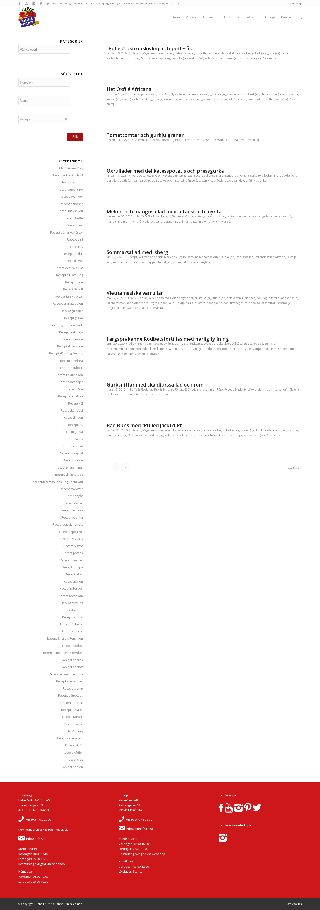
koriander (113, 58)
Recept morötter (71, 489)
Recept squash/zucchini (66, 674)
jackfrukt (258, 430)
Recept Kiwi (75, 389)
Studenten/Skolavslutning (188, 216)
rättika (143, 435)
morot (125, 58)
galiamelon (269, 216)
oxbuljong (290, 176)
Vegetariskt (150, 53)
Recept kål (75, 403)
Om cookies (294, 904)
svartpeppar (148, 262)
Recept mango (73, 446)
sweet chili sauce (138, 308)
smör (251, 99)
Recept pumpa (72, 567)
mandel (112, 221)
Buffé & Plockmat (148, 216)
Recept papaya (72, 510)
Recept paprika (72, 517)
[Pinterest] (40, 3)
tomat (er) (231, 58)
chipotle (201, 53)
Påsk (220, 389)
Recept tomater (72, 710)
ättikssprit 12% (182, 176)
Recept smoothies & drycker (63, 653)
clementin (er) (270, 94)
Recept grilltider (72, 311)
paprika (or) (180, 58)
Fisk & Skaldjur (137, 298)
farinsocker (242, 53)
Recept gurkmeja (71, 332)
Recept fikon (74, 282)
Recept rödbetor (71, 624)
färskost (165, 140)
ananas (193, 94)
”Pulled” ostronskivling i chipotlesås (149, 48)
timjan (185, 221)
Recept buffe (74, 218)
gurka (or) (273, 53)
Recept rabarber (71, 588)
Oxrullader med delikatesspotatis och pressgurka (165, 171)
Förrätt (179, 389)
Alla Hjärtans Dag (71, 168)
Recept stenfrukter (69, 681)
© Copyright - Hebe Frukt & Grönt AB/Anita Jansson (50, 904)
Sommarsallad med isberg (137, 252)
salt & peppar (237, 99)
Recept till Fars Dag (69, 275)
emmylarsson (224, 221)
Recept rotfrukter (71, 610)
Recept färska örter (69, 296)
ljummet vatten (167, 349)
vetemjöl (128, 354)
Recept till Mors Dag (69, 474)
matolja (112, 435)
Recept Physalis (71, 539)
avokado (209, 344)
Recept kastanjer (71, 382)
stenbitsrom (136, 394)
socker (282, 349)
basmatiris (234, 94)
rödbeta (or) (212, 349)
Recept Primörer (71, 560)
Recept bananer (71, 204)
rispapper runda (218, 303)
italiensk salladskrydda (270, 257)
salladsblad (252, 303)
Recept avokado (71, 196)
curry (283, 94)
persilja (111, 181)
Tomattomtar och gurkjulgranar (145, 135)
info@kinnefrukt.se (140, 828)
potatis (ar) (125, 181)
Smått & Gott (167, 298)
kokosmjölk (186, 99)
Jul (147, 140)
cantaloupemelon (238, 216)
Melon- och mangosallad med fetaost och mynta (164, 211)
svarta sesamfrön (217, 140)
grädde (293, 94)
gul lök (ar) (259, 53)
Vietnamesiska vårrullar (135, 293)
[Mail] (54, 3)
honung (262, 298)
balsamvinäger (184, 53)
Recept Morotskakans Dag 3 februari (57, 482)
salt (221, 58)
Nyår (174, 94)
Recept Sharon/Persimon (65, 638)
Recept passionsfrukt (67, 524)
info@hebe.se (36, 839)
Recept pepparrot (70, 532)
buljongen (210, 176)
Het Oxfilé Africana (129, 89)
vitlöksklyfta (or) (250, 58)
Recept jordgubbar (69, 367)
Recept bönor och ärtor (66, 232)
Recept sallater (72, 631)
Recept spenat (72, 667)
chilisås (236, 344)
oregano (156, 221)
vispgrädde (215, 181)
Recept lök (75, 425)
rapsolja (221, 99)
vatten (270, 99)
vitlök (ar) (282, 99)
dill (271, 389)
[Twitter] (47, 3)
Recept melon (73, 460)
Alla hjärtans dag (145, 94)
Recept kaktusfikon (69, 375)
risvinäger (236, 303)
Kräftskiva (191, 389)
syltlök (260, 99)
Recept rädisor (72, 617)
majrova (292, 430)
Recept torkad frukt (69, 703)
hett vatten (234, 298)
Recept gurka (73, 318)
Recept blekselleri (70, 211)
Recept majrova (72, 432)
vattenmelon (199, 221)
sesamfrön (268, 303)
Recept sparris (72, 660)
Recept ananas (72, 182)
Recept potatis (73, 553)
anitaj (110, 104)
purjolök (183, 303)
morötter (193, 140)
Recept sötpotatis (70, 695)
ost (203, 140)
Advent (140, 140)
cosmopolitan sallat (221, 53)
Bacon (198, 176)
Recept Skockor (72, 645)
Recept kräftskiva (70, 396)
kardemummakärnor (120, 349)
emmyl (272, 58)
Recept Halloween (70, 346)
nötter (135, 58)
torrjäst (215, 435)
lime (153, 349)
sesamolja (284, 303)
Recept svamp (73, 688)
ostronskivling (161, 58)
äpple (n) (205, 94)
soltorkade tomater (126, 262)
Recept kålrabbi (72, 410)
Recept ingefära (71, 360)
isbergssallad (244, 257)
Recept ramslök (72, 603)
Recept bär (75, 225)
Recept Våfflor (73, 752)
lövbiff (268, 176)
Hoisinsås (248, 298)
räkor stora (197, 303)
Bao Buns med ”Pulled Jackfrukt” (145, 425)
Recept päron (73, 581)
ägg (199, 344)
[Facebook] (19, 3)
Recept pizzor (73, 546)
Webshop (296, 3)
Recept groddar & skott (66, 325)
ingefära (273, 298)
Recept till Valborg (70, 731)
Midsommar (207, 389)
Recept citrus (74, 247)
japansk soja (288, 298)
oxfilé (210, 99)
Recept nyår (74, 496)
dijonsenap (225, 176)
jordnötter (170, 99)
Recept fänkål (73, 289)
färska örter (212, 257)
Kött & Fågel (153, 176)
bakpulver (223, 344)
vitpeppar (231, 181)
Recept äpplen (72, 767)
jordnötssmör (116, 303)
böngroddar (185, 298)
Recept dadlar (73, 254)
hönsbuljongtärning (149, 99)
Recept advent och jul (67, 175)
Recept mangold (71, 453)
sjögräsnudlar (116, 308)
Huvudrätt (245, 181)
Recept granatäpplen (68, 303)
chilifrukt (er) (251, 94)
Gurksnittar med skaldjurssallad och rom (155, 384)
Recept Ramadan (71, 596)
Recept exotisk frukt (69, 268)
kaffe (284, 53)
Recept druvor (73, 261)
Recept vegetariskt (69, 738)
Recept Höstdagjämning (66, 353)
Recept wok (75, 759)
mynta (134, 221)
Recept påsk (74, 574)
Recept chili (75, 239)
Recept (136, 53)
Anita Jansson (150, 354)
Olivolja (146, 58)
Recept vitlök (74, 745)
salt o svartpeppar (256, 349)
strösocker (167, 181)
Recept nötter (73, 503)
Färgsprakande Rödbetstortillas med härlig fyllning (168, 339)
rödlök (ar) (196, 58)
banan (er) (219, 94)
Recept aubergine (70, 189)
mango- (200, 99)
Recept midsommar (69, 467)
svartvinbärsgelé (186, 181)
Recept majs (74, 439)
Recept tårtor (73, 724)
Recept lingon (73, 417)
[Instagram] (33, 3)
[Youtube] (26, 3)
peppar (169, 221)
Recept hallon (73, 339)
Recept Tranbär (72, 717)
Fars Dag (163, 94)
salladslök (211, 58)
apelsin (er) (165, 53)
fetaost (256, 216)
